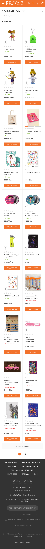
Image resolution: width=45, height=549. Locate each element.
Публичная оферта (24, 525)
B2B (36, 474)
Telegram (19, 481)
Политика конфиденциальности (24, 514)
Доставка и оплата (31, 462)
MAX (25, 481)
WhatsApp (31, 481)
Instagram (14, 481)
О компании (11, 462)
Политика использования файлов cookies (24, 520)
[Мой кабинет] (37, 3)
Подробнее (33, 62)
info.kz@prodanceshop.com (24, 495)
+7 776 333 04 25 (23, 488)
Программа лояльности (22, 470)
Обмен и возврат (30, 466)
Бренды (25, 474)
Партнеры (12, 474)
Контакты (11, 466)
